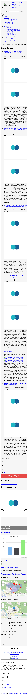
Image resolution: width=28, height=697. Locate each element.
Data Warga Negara (12, 36)
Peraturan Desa (7, 687)
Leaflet (14, 595)
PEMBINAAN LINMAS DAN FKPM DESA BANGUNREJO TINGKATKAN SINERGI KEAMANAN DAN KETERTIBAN (13, 52)
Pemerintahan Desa (8, 22)
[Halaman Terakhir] (4, 472)
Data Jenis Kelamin (11, 34)
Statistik (6, 532)
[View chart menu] (26, 537)
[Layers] (25, 582)
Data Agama (10, 33)
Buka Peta (3, 596)
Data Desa (6, 26)
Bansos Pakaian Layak (10, 567)
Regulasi (6, 37)
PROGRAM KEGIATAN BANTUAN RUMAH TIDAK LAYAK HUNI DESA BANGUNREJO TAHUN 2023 (15, 206)
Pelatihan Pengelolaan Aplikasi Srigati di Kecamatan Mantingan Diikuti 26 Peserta (15, 384)
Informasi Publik (11, 40)
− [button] (2, 585)
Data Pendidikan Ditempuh (13, 30)
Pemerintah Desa (11, 25)
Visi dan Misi (10, 23)
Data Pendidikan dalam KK (13, 29)
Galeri (6, 561)
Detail (9, 618)
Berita (5, 681)
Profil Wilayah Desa (12, 19)
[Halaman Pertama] (4, 461)
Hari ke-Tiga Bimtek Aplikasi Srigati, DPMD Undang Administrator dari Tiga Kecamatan (15, 276)
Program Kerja (7, 684)
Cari (22, 11)
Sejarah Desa (10, 20)
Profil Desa (6, 18)
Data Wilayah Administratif (13, 27)
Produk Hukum (10, 39)
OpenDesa (4, 693)
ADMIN (3, 484)
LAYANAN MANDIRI (11, 484)
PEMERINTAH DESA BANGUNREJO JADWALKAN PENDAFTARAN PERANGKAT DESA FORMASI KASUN (15, 129)
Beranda (6, 16)
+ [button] (2, 582)
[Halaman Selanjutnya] (4, 471)
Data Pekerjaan (10, 32)
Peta (5, 41)
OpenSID (25, 595)
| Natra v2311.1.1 (22, 693)
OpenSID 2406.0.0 (13, 693)
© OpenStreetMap (19, 595)
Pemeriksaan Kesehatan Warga (13, 574)
